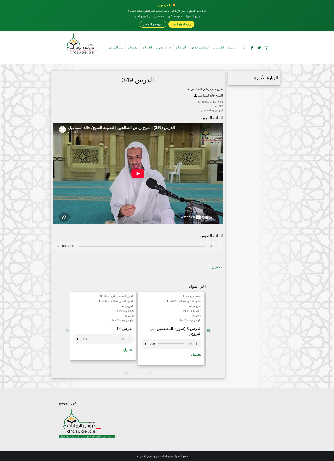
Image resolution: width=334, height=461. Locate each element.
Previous (67, 331)
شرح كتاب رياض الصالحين (206, 89)
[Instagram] (266, 48)
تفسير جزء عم (193, 296)
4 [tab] (144, 373)
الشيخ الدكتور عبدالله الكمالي (117, 301)
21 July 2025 (126, 311)
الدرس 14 (125, 328)
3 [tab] (138, 373)
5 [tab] (150, 373)
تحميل (216, 266)
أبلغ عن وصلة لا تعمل (122, 320)
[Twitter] (259, 48)
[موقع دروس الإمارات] (81, 42)
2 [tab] (132, 373)
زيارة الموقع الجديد (181, 24)
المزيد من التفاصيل (153, 24)
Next (209, 331)
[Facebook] (252, 48)
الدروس (129, 306)
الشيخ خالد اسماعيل (210, 95)
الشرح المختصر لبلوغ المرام (118, 296)
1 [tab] (126, 373)
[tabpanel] (103, 326)
